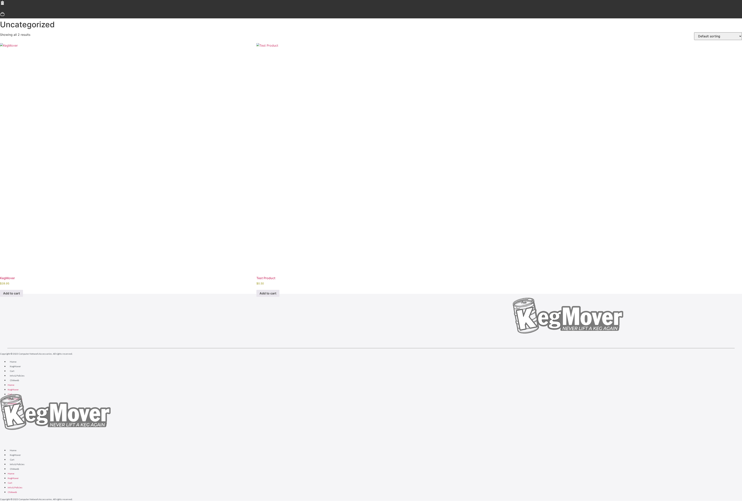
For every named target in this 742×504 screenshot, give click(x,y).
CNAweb (14, 380)
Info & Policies (17, 375)
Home (13, 361)
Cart (12, 371)
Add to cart (11, 293)
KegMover (15, 366)
